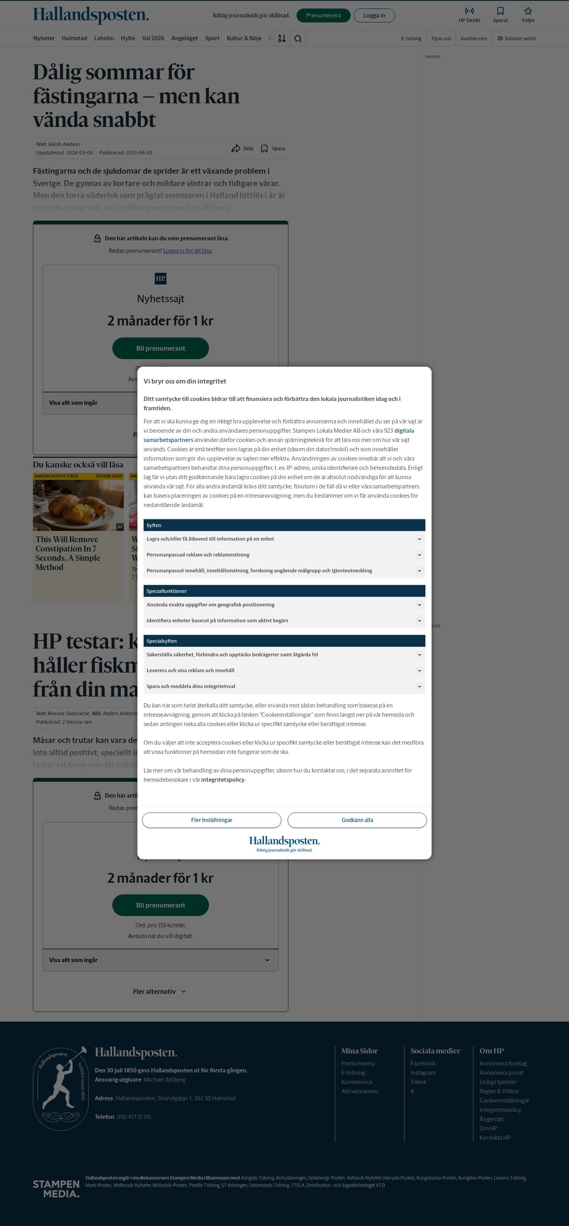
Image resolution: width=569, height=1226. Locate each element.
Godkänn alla (357, 820)
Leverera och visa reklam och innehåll (191, 670)
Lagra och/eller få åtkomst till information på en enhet (210, 538)
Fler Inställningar (211, 820)
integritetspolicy (223, 779)
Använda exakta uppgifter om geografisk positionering (210, 604)
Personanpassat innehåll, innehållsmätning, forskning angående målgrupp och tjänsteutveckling (259, 570)
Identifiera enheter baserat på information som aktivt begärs (217, 620)
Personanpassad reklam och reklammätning (198, 554)
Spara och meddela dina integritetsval (191, 686)
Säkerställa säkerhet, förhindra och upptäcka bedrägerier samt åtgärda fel (232, 654)
